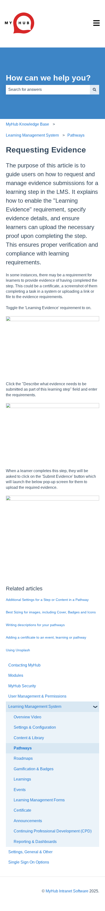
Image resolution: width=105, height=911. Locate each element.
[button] (95, 707)
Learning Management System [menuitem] (34, 706)
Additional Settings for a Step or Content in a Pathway (47, 600)
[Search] (94, 89)
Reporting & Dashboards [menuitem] (35, 842)
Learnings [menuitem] (22, 779)
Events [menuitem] (20, 790)
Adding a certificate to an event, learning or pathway (46, 637)
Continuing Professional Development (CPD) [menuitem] (53, 831)
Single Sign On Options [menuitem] (28, 862)
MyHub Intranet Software (67, 891)
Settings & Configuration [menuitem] (35, 727)
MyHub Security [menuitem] (22, 686)
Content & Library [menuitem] (29, 738)
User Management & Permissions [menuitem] (37, 696)
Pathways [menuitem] (23, 748)
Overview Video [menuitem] (27, 717)
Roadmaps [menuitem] (23, 758)
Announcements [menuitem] (28, 821)
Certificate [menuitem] (22, 810)
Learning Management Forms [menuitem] (39, 800)
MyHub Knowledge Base (27, 124)
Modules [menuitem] (15, 675)
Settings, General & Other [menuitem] (30, 852)
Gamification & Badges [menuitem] (33, 769)
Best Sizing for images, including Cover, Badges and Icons (51, 612)
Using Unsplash (18, 650)
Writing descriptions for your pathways (35, 625)
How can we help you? (48, 77)
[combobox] (48, 89)
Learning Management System (32, 135)
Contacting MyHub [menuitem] (24, 665)
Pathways (75, 135)
